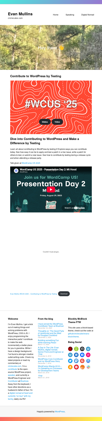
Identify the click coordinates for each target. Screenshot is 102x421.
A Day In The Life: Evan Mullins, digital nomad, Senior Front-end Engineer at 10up (50, 351)
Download (63, 293)
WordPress (60, 411)
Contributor (13, 381)
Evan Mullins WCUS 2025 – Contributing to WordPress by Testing (33, 293)
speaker (11, 375)
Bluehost (24, 381)
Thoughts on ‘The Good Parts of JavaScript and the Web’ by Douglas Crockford (51, 333)
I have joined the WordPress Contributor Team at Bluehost (51, 324)
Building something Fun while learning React (48, 341)
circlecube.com (14, 366)
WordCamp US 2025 (31, 163)
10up (40, 375)
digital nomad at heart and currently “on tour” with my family (20, 395)
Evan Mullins (20, 14)
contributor (12, 369)
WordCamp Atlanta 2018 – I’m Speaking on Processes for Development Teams (50, 368)
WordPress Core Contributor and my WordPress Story (50, 360)
